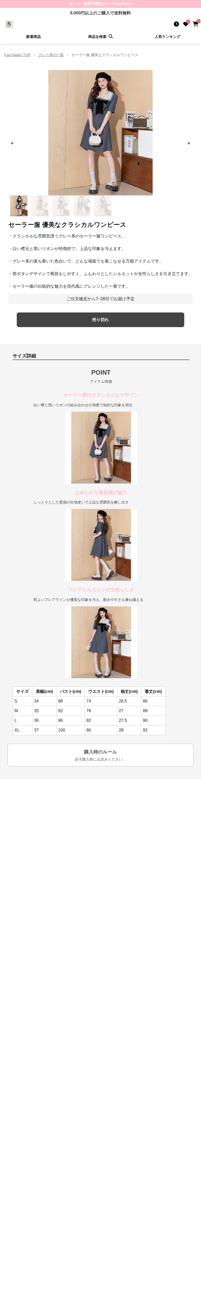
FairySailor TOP (17, 55)
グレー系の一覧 (51, 55)
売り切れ (100, 319)
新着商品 (33, 36)
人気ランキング (167, 36)
